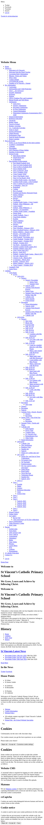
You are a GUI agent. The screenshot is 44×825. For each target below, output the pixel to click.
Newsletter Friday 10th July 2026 (16, 655)
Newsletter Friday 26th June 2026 (16, 659)
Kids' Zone (8, 638)
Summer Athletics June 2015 (22, 248)
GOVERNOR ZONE (16, 81)
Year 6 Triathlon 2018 (20, 172)
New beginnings (26, 445)
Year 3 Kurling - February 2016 (23, 228)
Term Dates (12, 531)
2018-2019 (20, 442)
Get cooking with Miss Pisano (35, 381)
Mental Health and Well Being (19, 100)
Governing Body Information (18, 74)
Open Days (16, 104)
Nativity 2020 (29, 286)
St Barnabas (17, 159)
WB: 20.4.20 (29, 330)
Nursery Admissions (19, 105)
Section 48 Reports (15, 131)
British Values (13, 122)
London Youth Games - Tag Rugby (24, 180)
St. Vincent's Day (31, 434)
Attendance (12, 538)
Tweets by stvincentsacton (9, 16)
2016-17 (20, 481)
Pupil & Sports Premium (17, 137)
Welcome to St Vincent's (17, 70)
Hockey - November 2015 (21, 234)
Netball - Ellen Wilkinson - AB (23, 204)
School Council (14, 512)
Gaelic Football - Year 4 (20, 215)
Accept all (12, 744)
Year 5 (15, 508)
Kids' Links (12, 525)
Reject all (4, 744)
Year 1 (15, 482)
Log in (7, 13)
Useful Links (13, 529)
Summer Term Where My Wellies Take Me (33, 294)
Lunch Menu (13, 545)
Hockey (15, 198)
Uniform (12, 549)
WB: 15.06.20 (30, 378)
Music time (29, 323)
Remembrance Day (31, 436)
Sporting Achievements (16, 152)
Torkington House (27, 475)
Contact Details (14, 79)
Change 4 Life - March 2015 (22, 258)
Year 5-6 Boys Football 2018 (22, 167)
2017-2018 (20, 455)
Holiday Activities (15, 126)
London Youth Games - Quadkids (24, 211)
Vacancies (12, 120)
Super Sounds (29, 299)
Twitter (3, 671)
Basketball (16, 187)
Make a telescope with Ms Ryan (35, 364)
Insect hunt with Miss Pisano (34, 372)
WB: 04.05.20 (30, 338)
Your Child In (13, 534)
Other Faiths (29, 438)
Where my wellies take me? (30, 453)
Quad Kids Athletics (19, 217)
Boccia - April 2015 (19, 252)
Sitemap (7, 709)
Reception (24, 302)
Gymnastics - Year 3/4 (20, 185)
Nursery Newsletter (31, 280)
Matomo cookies (11, 789)
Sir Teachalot (25, 462)
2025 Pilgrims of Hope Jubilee (19, 150)
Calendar (12, 146)
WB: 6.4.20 (29, 328)
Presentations (13, 551)
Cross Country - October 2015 (23, 241)
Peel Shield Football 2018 (21, 163)
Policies (11, 96)
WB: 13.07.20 (30, 401)
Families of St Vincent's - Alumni (19, 83)
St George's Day (26, 460)
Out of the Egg (26, 473)
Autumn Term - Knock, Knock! (31, 412)
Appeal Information (19, 111)
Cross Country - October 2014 (23, 265)
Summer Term (34, 284)
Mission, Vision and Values (18, 76)
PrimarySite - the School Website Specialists (19, 720)
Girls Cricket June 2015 (20, 250)
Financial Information (16, 117)
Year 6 (15, 510)
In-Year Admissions (19, 109)
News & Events (10, 141)
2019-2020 (20, 317)
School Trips (21, 494)
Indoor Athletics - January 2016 (23, 232)
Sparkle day (25, 449)
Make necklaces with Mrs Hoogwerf (36, 385)
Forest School (29, 300)
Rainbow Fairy (26, 447)
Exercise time (29, 325)
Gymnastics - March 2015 (21, 260)
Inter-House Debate (19, 156)
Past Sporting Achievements (18, 161)
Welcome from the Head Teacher (19, 72)
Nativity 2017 (25, 479)
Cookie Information (11, 711)
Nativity (24, 410)
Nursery (24, 278)
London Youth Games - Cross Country (25, 202)
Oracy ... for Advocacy (16, 91)
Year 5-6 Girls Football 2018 (22, 165)
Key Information (10, 85)
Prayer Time (29, 430)
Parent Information (31, 304)
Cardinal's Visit (14, 267)
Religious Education (15, 118)
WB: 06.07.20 (30, 395)
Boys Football (17, 191)
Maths (19, 486)
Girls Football (17, 196)
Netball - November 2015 (21, 235)
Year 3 (15, 497)
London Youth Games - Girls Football (25, 182)
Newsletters (13, 148)
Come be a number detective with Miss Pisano (35, 347)
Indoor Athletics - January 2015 (23, 263)
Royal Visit (16, 518)
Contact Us (8, 555)
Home (7, 66)
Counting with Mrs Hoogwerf (35, 335)
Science (19, 488)
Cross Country (18, 206)
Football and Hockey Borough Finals (25, 193)
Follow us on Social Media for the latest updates (24, 143)
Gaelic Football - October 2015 (23, 239)
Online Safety (13, 514)
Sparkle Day (25, 477)
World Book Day (18, 157)
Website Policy (10, 713)
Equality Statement (15, 92)
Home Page (4, 562)
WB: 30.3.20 (29, 326)
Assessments (13, 536)
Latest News (13, 269)
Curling (15, 189)
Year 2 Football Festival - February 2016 (26, 230)
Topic (19, 492)
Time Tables (13, 542)
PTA (10, 547)
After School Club (15, 532)
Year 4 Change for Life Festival (23, 183)
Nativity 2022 (21, 507)
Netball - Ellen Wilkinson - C (22, 208)
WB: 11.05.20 (29, 343)
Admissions (13, 102)
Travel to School (14, 124)
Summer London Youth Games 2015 (25, 247)
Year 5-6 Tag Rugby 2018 (21, 178)
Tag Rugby (16, 200)
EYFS (15, 274)
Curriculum (12, 87)
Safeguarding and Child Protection (20, 89)
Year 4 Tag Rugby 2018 (21, 176)
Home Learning (14, 139)
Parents (7, 527)
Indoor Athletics (18, 195)
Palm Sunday (29, 429)
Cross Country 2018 (19, 174)
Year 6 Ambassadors (15, 521)
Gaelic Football (18, 226)
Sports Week (17, 213)
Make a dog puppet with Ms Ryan (35, 351)
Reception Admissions (20, 107)
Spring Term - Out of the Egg (30, 417)
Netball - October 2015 (20, 243)
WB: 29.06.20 (30, 393)
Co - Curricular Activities (17, 128)
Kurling (15, 219)
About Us (8, 68)
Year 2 (15, 495)
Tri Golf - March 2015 (20, 256)
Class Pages (13, 273)
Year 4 (15, 499)
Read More (4, 663)
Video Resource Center (16, 523)
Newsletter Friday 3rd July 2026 (15, 657)
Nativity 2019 (21, 505)
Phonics (11, 544)
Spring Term (33, 282)
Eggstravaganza (26, 464)
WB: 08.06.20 (30, 369)
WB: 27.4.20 (29, 332)
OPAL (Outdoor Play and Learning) (20, 98)
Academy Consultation (16, 144)
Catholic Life (29, 297)
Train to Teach (13, 130)
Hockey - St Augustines (20, 209)
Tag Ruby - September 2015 (22, 245)
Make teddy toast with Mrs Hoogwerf (35, 357)
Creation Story (30, 432)
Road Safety (25, 471)
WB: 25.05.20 (30, 367)
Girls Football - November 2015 (23, 237)
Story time (28, 321)
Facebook (9, 671)
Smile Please (25, 469)
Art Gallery (12, 516)
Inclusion (12, 94)
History (7, 639)
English (19, 484)
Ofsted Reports (14, 133)
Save (18, 823)
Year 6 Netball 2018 (19, 169)
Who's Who (13, 78)
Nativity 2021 (21, 501)
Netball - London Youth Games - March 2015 (28, 254)
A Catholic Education (12, 553)
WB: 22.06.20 (30, 388)
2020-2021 (20, 276)
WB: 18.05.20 (30, 354)
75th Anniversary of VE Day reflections (26, 519)
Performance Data (15, 135)
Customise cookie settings (25, 744)
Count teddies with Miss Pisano (35, 361)
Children (8, 271)
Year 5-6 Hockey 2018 (20, 170)
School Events (13, 154)
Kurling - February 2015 (21, 261)
